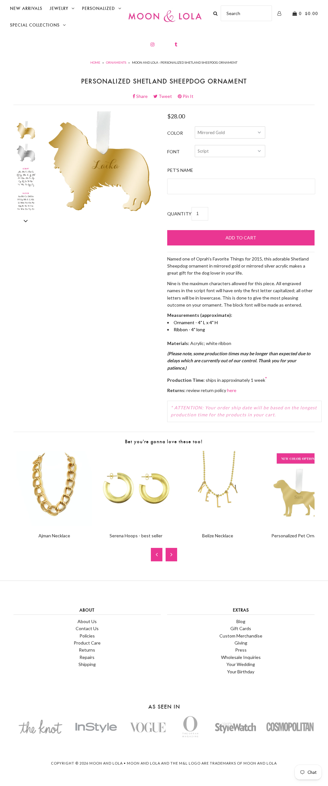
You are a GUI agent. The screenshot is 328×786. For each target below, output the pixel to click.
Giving (240, 643)
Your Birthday (240, 671)
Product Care (87, 643)
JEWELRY (59, 8)
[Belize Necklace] (217, 524)
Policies (87, 635)
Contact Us (87, 628)
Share (143, 96)
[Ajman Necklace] (54, 524)
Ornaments (116, 62)
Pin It (187, 96)
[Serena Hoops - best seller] (136, 524)
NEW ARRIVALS (26, 8)
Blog (240, 621)
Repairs (86, 657)
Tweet (167, 96)
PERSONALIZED (98, 8)
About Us (87, 621)
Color (175, 133)
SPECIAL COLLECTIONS (35, 25)
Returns (87, 650)
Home (95, 62)
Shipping (87, 664)
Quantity (179, 213)
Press (241, 650)
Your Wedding (240, 664)
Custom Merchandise (240, 635)
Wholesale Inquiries (241, 657)
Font (173, 151)
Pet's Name (180, 170)
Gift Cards (240, 628)
